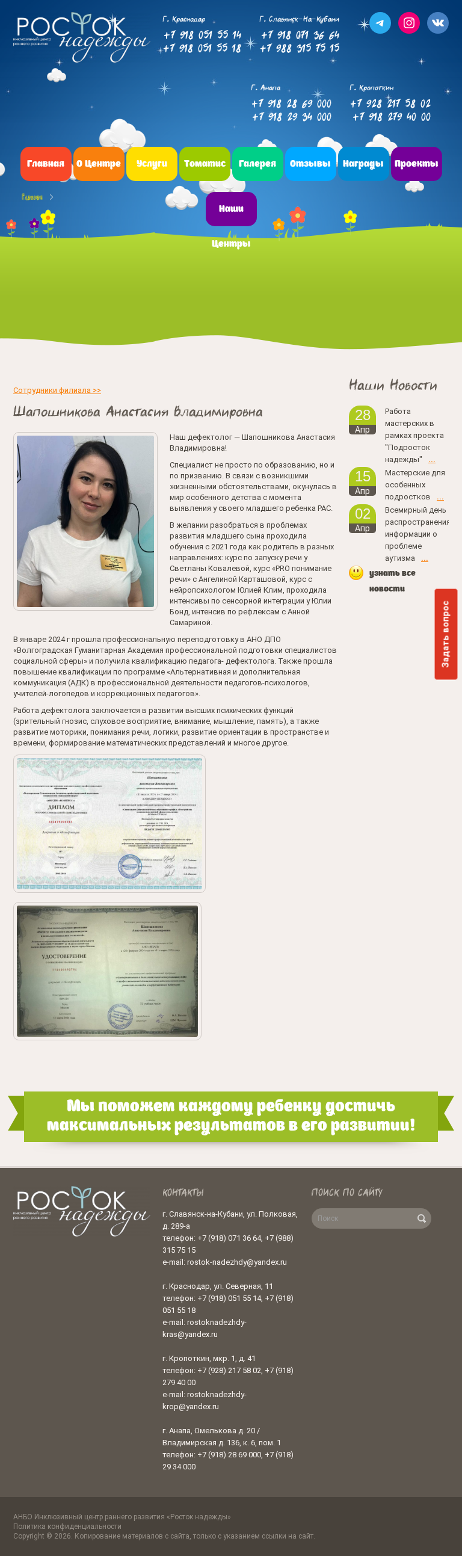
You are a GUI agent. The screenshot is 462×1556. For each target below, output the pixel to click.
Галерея (257, 164)
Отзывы (310, 164)
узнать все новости (392, 581)
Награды (363, 164)
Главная (45, 164)
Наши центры (231, 227)
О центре (98, 164)
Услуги (152, 164)
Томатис (205, 164)
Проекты (417, 164)
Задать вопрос (446, 634)
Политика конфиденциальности (67, 1526)
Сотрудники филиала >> (57, 390)
